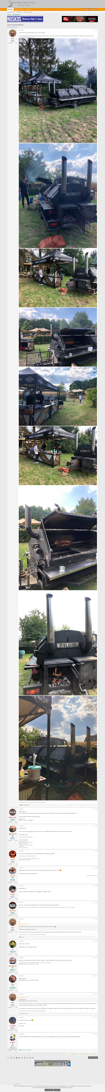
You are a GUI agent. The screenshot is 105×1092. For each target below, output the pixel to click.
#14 (96, 1034)
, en (26, 1050)
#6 (96, 885)
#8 (96, 919)
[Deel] (94, 30)
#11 (96, 976)
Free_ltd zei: (22, 924)
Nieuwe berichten (11, 12)
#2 (96, 809)
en (25, 805)
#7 (96, 902)
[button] (24, 9)
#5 (96, 867)
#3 (96, 825)
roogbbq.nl (72, 907)
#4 (96, 851)
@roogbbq (67, 907)
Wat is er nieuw (19, 9)
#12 (96, 994)
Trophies (29, 9)
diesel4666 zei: (23, 997)
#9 (96, 941)
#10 (96, 957)
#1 (96, 30)
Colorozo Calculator (27, 12)
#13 (96, 1017)
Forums (10, 9)
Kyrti (9, 27)
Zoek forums (19, 12)
